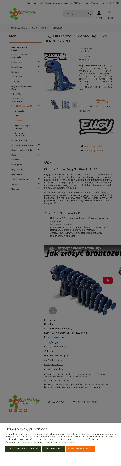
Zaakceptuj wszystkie (80, 448)
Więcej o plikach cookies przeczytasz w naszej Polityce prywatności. (40, 441)
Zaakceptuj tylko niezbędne (23, 448)
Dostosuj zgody (53, 448)
